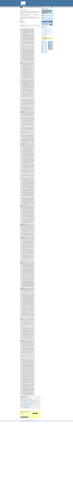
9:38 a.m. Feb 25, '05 (21, 145)
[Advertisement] (38, 39)
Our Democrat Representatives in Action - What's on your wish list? (48, 32)
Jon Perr (45, 44)
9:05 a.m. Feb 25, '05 (21, 135)
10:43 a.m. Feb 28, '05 (21, 327)
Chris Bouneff (42, 44)
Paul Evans (42, 48)
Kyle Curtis (42, 47)
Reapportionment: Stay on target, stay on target (47, 33)
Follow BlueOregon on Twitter (51, 43)
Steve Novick (46, 43)
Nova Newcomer (46, 42)
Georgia (44, 27)
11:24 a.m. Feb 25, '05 (21, 178)
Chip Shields (46, 48)
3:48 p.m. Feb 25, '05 (21, 263)
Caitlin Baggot (42, 43)
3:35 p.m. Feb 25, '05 (21, 238)
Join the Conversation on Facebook (51, 45)
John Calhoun (42, 45)
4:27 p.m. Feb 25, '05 (21, 289)
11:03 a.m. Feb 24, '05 (21, 46)
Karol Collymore (46, 52)
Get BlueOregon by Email (51, 46)
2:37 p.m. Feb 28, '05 (21, 356)
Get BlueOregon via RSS (51, 48)
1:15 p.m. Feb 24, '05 (21, 99)
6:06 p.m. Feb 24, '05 (21, 107)
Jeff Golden (42, 49)
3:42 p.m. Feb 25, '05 (21, 260)
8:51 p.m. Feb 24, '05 (21, 117)
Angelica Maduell (42, 52)
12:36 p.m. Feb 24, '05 (21, 80)
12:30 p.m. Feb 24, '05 (21, 64)
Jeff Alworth (42, 42)
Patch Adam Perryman (46, 45)
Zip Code (22, 414)
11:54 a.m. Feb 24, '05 (21, 49)
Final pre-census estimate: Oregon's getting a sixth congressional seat (48, 29)
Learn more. (43, 24)
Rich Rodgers (46, 46)
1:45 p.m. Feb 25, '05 (21, 225)
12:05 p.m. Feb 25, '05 (21, 207)
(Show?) (33, 238)
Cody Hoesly (42, 50)
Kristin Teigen (46, 49)
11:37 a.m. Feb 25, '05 (21, 198)
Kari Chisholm (46, 51)
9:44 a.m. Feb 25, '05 (21, 175)
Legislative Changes (24, 9)
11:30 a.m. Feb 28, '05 (21, 341)
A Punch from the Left (45, 34)
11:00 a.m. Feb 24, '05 (21, 29)
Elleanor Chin (42, 46)
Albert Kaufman (42, 51)
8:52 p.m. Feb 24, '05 (21, 127)
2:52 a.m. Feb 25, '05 (21, 132)
